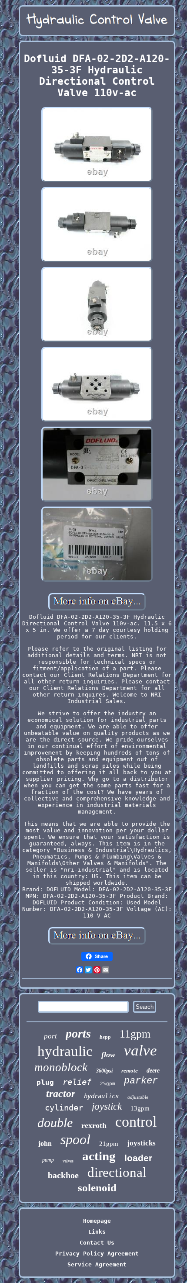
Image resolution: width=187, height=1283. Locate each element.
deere (153, 1070)
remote (129, 1070)
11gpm (135, 1034)
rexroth (94, 1125)
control (136, 1122)
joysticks (141, 1143)
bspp (105, 1037)
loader (138, 1158)
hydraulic (65, 1051)
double (55, 1122)
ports (78, 1033)
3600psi (104, 1071)
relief (77, 1081)
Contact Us (97, 1242)
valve (140, 1050)
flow (108, 1054)
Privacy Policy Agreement (97, 1253)
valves (68, 1161)
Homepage (97, 1220)
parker (141, 1081)
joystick (107, 1106)
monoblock (60, 1067)
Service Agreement (97, 1264)
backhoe (63, 1175)
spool (75, 1139)
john (45, 1143)
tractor (60, 1093)
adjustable (137, 1097)
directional (117, 1172)
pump (48, 1160)
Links (97, 1231)
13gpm (140, 1108)
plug (45, 1082)
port (50, 1036)
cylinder (64, 1107)
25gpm (107, 1083)
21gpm (108, 1143)
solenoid (97, 1187)
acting (99, 1156)
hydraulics (101, 1096)
